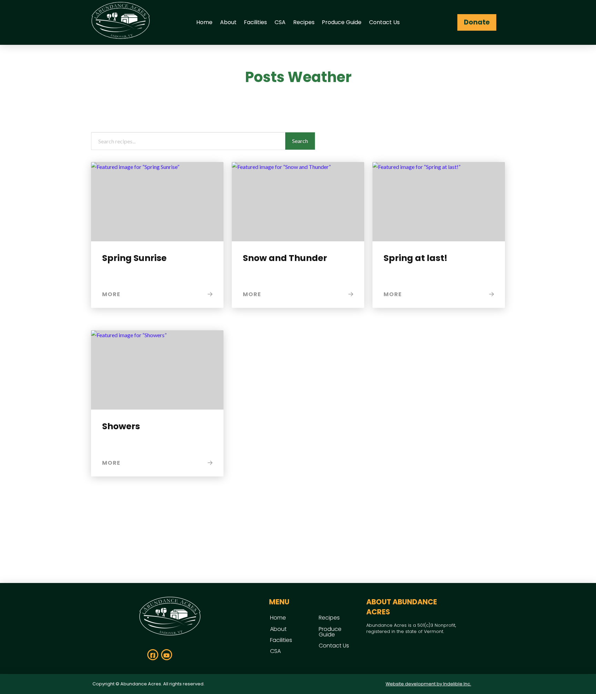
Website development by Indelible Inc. (428, 684)
